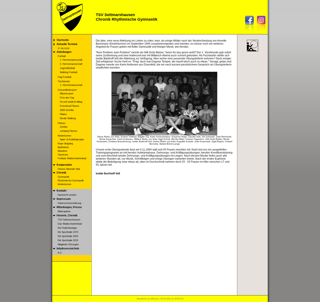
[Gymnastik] (252, 51)
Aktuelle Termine (67, 44)
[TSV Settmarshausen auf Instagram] (262, 32)
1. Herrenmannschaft (71, 59)
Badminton (63, 147)
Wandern (62, 151)
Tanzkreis (63, 154)
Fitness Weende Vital (69, 169)
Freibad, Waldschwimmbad (72, 158)
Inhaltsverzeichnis (68, 248)
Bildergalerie (64, 211)
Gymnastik (63, 176)
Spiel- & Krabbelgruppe (72, 139)
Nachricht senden (67, 195)
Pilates (63, 114)
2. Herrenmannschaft (71, 64)
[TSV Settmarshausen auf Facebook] (250, 32)
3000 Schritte (67, 110)
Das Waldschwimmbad (70, 223)
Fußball (62, 56)
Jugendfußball (67, 68)
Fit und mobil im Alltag (71, 101)
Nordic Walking (68, 118)
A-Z (60, 252)
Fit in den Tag (67, 97)
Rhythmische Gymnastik (71, 180)
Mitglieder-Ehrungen (68, 244)
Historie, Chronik (67, 215)
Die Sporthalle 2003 (68, 236)
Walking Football (68, 72)
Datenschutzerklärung (69, 203)
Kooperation (64, 164)
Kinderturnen (64, 135)
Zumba (63, 126)
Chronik (61, 172)
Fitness (62, 123)
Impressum (64, 198)
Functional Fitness (69, 106)
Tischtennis (64, 81)
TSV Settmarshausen (69, 219)
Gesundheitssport (67, 89)
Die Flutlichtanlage (67, 228)
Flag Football (64, 77)
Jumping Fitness (68, 131)
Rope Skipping (65, 143)
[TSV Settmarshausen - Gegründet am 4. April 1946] (69, 33)
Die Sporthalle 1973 (68, 232)
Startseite (63, 40)
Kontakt (61, 190)
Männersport (66, 93)
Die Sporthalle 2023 (68, 240)
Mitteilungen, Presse (69, 207)
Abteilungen (64, 51)
